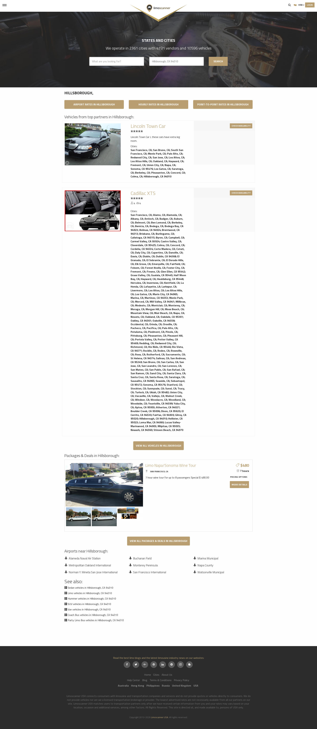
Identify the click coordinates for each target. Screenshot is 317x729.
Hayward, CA (176, 161)
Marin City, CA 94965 (165, 294)
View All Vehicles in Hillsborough (158, 446)
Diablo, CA (149, 256)
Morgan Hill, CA (155, 309)
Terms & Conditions (161, 680)
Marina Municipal (207, 558)
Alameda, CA (173, 215)
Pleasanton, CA (160, 173)
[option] (93, 144)
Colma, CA (136, 176)
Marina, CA (137, 298)
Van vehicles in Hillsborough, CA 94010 (89, 609)
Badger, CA (166, 219)
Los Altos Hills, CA (141, 161)
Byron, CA (161, 237)
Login (310, 4)
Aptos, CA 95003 (145, 407)
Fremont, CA (138, 165)
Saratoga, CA (177, 377)
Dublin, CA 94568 (166, 256)
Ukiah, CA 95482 (159, 392)
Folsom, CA (137, 268)
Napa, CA (170, 165)
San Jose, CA (160, 157)
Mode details (239, 484)
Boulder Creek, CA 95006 (145, 411)
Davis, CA (136, 256)
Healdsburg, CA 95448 (170, 279)
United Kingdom (181, 686)
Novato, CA (137, 317)
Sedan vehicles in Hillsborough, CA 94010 (90, 588)
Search (289, 4)
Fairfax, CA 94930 (163, 415)
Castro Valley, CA (171, 241)
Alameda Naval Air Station (85, 558)
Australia (123, 686)
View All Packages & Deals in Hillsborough (158, 541)
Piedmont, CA (156, 332)
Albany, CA (137, 219)
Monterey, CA (176, 305)
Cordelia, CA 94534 (142, 249)
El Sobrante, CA (155, 260)
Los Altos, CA (176, 157)
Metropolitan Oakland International (90, 565)
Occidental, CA (139, 324)
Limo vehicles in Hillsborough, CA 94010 (90, 593)
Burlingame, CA (165, 234)
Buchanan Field (142, 558)
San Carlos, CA (169, 362)
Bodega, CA (156, 226)
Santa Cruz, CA (139, 377)
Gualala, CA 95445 (162, 275)
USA (300, 4)
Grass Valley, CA (140, 275)
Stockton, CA (138, 388)
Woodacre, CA (159, 400)
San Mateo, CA (139, 370)
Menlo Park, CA (157, 154)
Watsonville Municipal (210, 572)
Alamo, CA (159, 215)
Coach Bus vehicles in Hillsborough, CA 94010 (93, 615)
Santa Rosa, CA (158, 377)
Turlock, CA (141, 392)
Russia (166, 686)
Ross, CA (140, 354)
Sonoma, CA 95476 (142, 169)
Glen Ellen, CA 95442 (173, 271)
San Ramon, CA (140, 373)
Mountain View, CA (142, 313)
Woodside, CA (139, 403)
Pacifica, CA (154, 328)
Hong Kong (137, 686)
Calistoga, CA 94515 (143, 237)
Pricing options (238, 476)
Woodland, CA (177, 400)
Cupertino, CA (159, 253)
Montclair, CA (159, 305)
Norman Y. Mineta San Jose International (93, 572)
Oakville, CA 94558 (164, 321)
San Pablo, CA (157, 370)
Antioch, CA (151, 219)
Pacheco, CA (138, 328)
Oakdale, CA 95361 (172, 317)
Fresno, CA (153, 271)
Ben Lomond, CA (160, 222)
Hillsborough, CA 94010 (157, 176)
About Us (167, 675)
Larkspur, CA (169, 287)
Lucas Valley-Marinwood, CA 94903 (156, 424)
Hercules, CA (138, 283)
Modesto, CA (142, 305)
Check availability (241, 125)
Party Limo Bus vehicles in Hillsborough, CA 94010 (96, 620)
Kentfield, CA (172, 283)
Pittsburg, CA (139, 336)
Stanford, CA (174, 385)
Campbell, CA (176, 237)
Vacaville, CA (142, 396)
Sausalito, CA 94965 (142, 381)
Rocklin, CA (149, 351)
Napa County (205, 565)
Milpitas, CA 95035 (169, 426)
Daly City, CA (142, 253)
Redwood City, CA (141, 157)
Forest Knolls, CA (155, 268)
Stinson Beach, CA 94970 (168, 430)
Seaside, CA (163, 381)
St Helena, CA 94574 (143, 358)
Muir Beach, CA (163, 313)
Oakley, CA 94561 (141, 321)
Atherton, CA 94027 (167, 407)
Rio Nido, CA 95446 (159, 347)
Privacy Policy (181, 680)
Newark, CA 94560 (141, 430)
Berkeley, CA (142, 173)
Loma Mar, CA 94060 (151, 422)
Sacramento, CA (175, 354)
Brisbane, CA (146, 234)
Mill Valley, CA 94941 (162, 302)
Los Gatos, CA (162, 169)
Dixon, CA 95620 (170, 411)
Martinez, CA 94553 (156, 298)
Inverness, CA (155, 283)
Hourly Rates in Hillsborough (158, 104)
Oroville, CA (169, 324)
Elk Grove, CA (143, 264)
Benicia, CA (141, 226)
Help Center (133, 680)
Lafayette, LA (152, 287)
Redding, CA (146, 343)
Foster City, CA (175, 268)
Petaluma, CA (139, 332)
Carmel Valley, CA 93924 (145, 241)
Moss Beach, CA (174, 309)
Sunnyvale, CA (155, 388)
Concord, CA (178, 173)
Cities (156, 675)
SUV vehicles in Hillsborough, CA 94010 (89, 604)
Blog (144, 680)
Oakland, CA (160, 161)
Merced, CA (141, 302)
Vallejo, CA (158, 396)
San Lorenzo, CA (171, 366)
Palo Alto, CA (174, 154)
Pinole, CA (171, 332)
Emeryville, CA (160, 264)
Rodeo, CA (164, 351)
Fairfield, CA (177, 264)
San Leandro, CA (151, 366)
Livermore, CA (139, 290)
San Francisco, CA (141, 150)
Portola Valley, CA (145, 339)
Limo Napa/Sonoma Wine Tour (170, 465)
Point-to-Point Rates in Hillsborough (222, 104)
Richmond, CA (139, 347)
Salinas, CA (162, 358)
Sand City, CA (158, 373)
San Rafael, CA (175, 370)
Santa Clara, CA (176, 373)
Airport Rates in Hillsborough (94, 104)
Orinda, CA (155, 324)
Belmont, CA (142, 222)
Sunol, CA (170, 388)
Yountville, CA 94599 (160, 403)
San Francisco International (149, 572)
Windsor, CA (142, 400)
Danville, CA (176, 253)
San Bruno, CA (161, 150)
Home (147, 675)
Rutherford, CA (155, 354)
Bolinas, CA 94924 (150, 230)
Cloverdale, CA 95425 (143, 245)
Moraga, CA (137, 309)
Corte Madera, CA (164, 249)
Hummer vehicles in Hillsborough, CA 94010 (92, 599)
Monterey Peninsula (145, 565)
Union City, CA (155, 165)
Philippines (152, 686)
